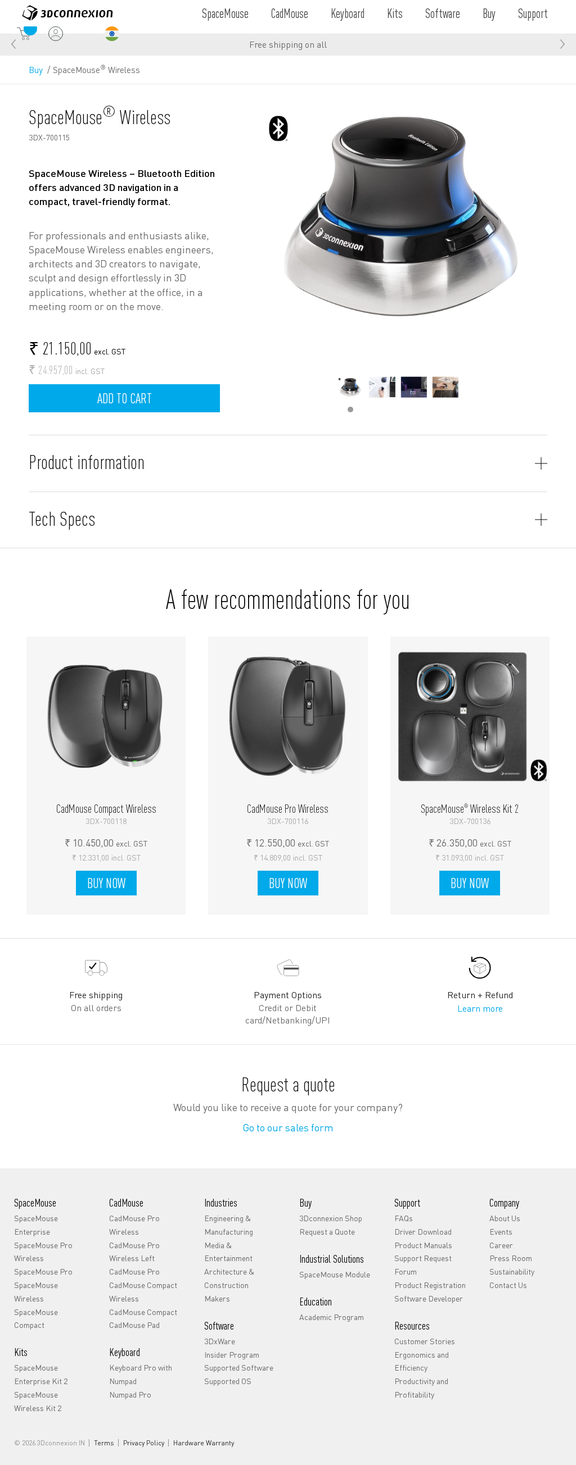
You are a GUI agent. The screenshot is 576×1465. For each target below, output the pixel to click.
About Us (504, 1218)
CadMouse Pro (134, 1271)
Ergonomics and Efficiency (421, 1361)
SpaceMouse (225, 13)
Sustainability (511, 1271)
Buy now (110, 884)
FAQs (403, 1218)
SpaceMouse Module (334, 1274)
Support (533, 13)
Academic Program (331, 1317)
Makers (217, 1298)
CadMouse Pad (134, 1325)
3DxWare (219, 1341)
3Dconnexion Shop (330, 1218)
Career (501, 1245)
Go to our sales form (288, 1127)
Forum (405, 1271)
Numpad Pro (130, 1394)
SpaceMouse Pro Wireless (43, 1251)
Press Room (510, 1258)
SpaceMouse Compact (36, 1318)
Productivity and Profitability (421, 1387)
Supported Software (238, 1367)
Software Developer (428, 1298)
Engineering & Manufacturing (228, 1224)
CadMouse (289, 13)
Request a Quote (327, 1231)
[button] (562, 44)
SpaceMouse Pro (43, 1271)
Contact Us (508, 1285)
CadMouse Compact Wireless (143, 1291)
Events (500, 1231)
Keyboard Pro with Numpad (140, 1374)
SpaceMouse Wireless (36, 1291)
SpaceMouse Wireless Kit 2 (37, 1401)
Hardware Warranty (203, 1443)
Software (442, 13)
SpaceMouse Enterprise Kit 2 (41, 1374)
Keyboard (347, 13)
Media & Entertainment (228, 1251)
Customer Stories (424, 1341)
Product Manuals (423, 1245)
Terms (104, 1443)
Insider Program (231, 1354)
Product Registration (430, 1285)
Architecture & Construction (229, 1278)
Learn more (480, 1008)
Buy (489, 13)
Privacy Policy (143, 1443)
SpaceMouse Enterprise (36, 1224)
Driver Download (423, 1231)
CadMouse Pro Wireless (134, 1224)
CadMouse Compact (143, 1312)
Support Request (423, 1258)
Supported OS (227, 1381)
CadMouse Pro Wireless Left (134, 1251)
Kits (395, 13)
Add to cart (124, 398)
